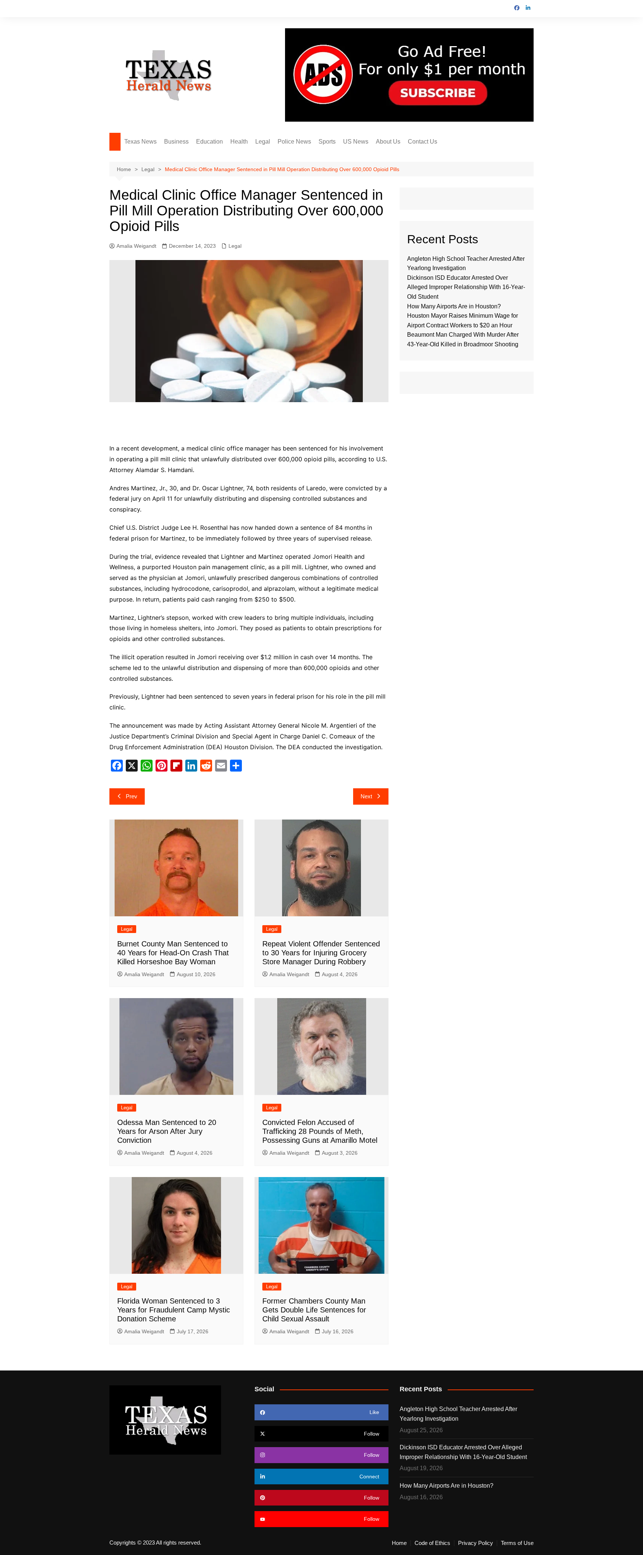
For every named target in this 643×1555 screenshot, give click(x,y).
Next (366, 796)
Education (209, 141)
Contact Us (422, 141)
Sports (327, 141)
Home (399, 1543)
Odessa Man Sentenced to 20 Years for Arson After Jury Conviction (166, 1131)
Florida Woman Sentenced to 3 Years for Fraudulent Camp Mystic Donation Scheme (173, 1310)
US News (355, 141)
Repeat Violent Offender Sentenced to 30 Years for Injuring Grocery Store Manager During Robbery (321, 953)
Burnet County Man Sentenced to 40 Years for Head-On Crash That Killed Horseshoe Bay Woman (173, 953)
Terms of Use (517, 1543)
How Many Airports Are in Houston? (454, 306)
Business (176, 141)
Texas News (140, 141)
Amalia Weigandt (136, 246)
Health (239, 141)
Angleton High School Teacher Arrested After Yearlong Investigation (458, 1414)
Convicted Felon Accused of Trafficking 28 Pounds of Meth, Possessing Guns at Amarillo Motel (319, 1131)
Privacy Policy (475, 1543)
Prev (131, 796)
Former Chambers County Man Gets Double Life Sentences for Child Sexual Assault (314, 1310)
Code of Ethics (432, 1543)
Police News (294, 141)
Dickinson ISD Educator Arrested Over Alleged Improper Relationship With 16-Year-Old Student (466, 287)
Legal (262, 141)
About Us (388, 141)
